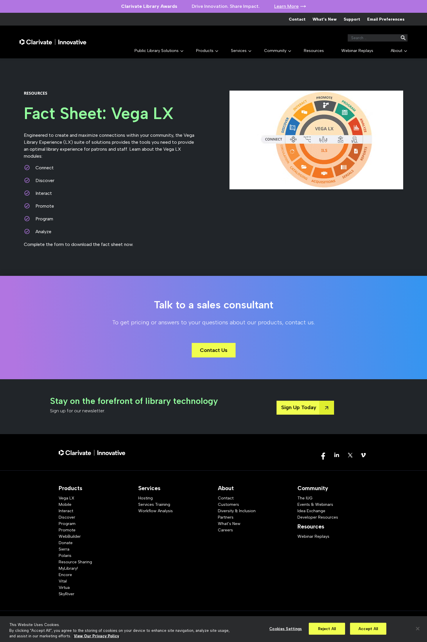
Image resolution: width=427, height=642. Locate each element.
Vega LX (66, 498)
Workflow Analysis (155, 510)
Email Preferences (386, 19)
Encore (65, 574)
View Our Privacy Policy (96, 636)
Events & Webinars (315, 504)
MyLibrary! (68, 568)
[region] (213, 629)
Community (275, 50)
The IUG (305, 498)
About (396, 50)
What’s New (325, 19)
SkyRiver (66, 593)
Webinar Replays (357, 50)
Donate (66, 542)
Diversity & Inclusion (237, 510)
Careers (225, 530)
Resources (314, 50)
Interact (66, 510)
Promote (67, 530)
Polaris (65, 555)
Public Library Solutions (156, 50)
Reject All (327, 628)
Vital (63, 581)
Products (205, 50)
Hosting (145, 498)
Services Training (154, 504)
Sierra (64, 549)
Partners (226, 517)
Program (67, 523)
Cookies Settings (285, 628)
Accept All (368, 628)
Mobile (65, 504)
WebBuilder (70, 536)
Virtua (64, 587)
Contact (297, 19)
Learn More (286, 6)
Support (352, 19)
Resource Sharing (75, 562)
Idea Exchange (311, 510)
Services (239, 50)
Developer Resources (317, 517)
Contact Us (213, 350)
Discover (67, 517)
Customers (228, 504)
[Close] (417, 628)
